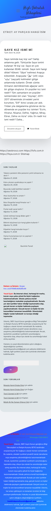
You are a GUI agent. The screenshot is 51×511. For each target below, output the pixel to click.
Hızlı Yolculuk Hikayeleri (33, 10)
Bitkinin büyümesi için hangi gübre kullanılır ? (21, 222)
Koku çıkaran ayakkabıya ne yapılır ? (18, 182)
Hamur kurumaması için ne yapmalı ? (18, 236)
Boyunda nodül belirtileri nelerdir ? (17, 189)
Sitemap (25, 154)
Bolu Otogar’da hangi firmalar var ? (17, 202)
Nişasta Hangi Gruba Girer (14, 385)
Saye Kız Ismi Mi (18, 49)
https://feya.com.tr (10, 154)
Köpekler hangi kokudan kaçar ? (16, 229)
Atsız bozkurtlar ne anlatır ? (14, 196)
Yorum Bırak (34, 129)
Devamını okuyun (15, 129)
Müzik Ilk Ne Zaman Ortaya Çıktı (16, 402)
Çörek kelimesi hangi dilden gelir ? (17, 216)
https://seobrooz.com (11, 150)
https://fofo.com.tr (34, 150)
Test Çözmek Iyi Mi (11, 394)
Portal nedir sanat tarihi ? (13, 209)
